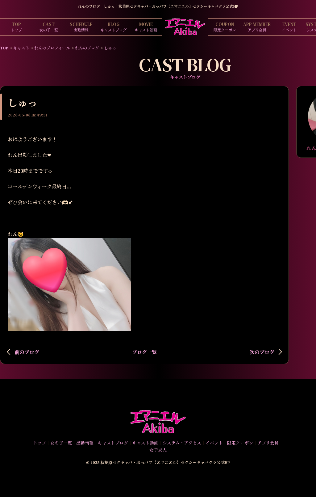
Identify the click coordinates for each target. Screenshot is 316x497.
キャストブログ (114, 26)
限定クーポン (225, 26)
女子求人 (158, 450)
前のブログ (27, 352)
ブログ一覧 (144, 352)
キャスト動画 (146, 26)
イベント (289, 26)
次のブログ (262, 352)
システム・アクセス (182, 443)
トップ (16, 26)
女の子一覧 (49, 26)
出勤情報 (81, 26)
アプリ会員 (257, 26)
